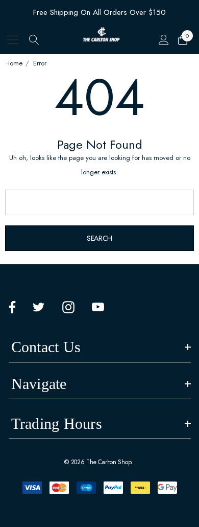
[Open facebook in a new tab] (12, 307)
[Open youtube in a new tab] (98, 307)
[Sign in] (163, 40)
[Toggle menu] (13, 39)
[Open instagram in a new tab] (68, 307)
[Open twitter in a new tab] (39, 307)
